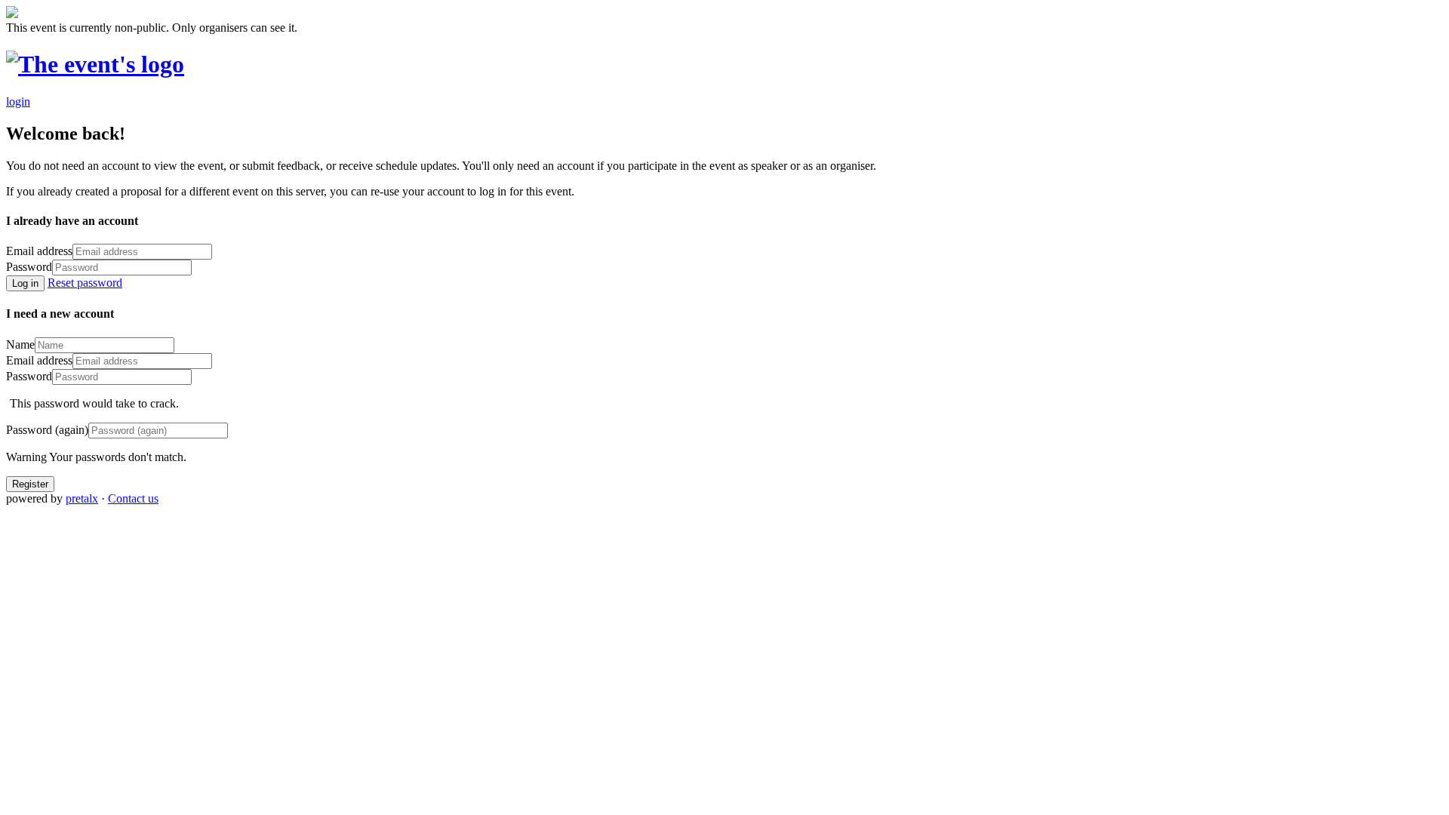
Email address (39, 250)
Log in (25, 283)
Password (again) (47, 429)
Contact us (133, 498)
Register (30, 484)
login (18, 101)
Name (20, 344)
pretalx (82, 498)
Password (29, 266)
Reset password (85, 282)
